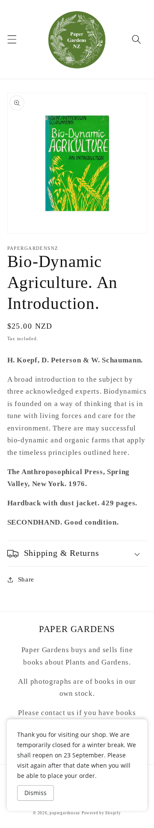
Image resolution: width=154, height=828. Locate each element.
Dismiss (35, 793)
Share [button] (26, 579)
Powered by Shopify (101, 813)
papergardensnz (65, 813)
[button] (11, 39)
